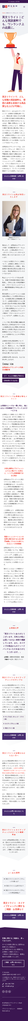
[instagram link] (3, 991)
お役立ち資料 (18, 768)
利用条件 (19, 1009)
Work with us (6, 1011)
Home (3, 13)
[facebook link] (6, 991)
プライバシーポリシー (8, 1009)
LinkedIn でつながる (10, 380)
